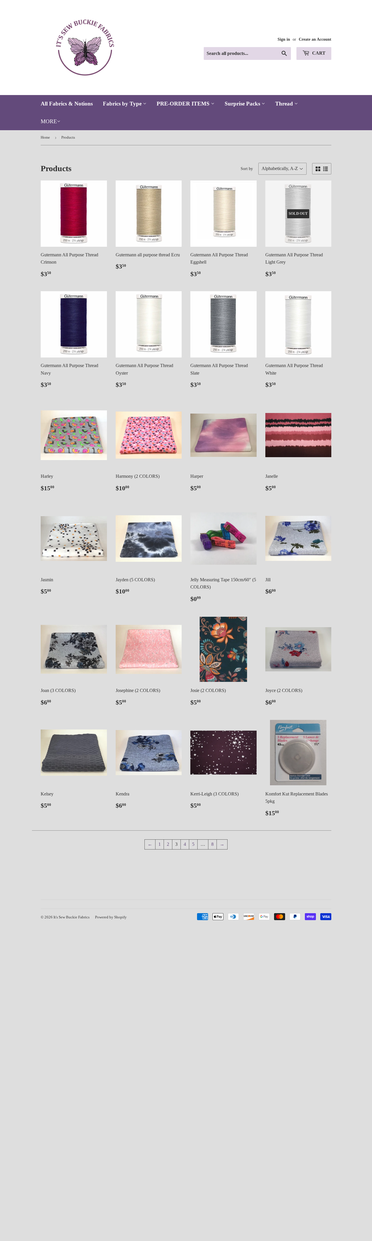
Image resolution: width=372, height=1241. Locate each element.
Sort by (247, 169)
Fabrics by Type (123, 104)
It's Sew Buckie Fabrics (71, 917)
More (49, 121)
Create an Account (315, 39)
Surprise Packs (243, 104)
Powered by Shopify (111, 917)
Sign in (284, 39)
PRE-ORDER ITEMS (184, 104)
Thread (284, 104)
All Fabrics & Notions (67, 104)
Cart (318, 53)
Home (45, 137)
